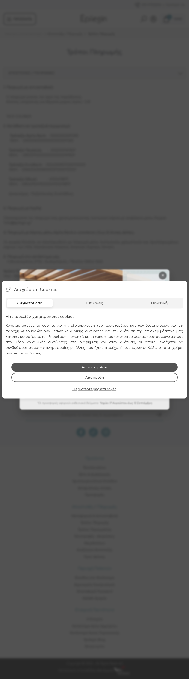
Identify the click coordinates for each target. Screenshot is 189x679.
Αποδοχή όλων (95, 367)
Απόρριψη (94, 377)
